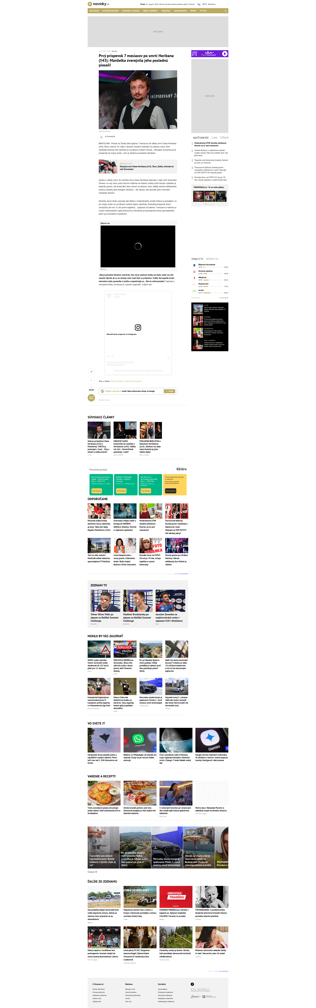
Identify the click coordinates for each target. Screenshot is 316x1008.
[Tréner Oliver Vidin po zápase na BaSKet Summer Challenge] (105, 601)
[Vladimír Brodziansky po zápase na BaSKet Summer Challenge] (138, 601)
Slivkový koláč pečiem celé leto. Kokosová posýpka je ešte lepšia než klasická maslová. (140, 810)
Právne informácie (99, 989)
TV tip (89, 455)
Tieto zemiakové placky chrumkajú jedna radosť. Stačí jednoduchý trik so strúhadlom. (104, 810)
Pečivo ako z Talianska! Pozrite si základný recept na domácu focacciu (211, 809)
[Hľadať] (225, 10)
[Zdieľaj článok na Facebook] (91, 380)
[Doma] (194, 284)
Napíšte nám (97, 1001)
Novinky (114, 51)
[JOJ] (194, 272)
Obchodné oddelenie (165, 995)
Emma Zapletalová (93, 708)
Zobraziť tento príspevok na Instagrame (122, 334)
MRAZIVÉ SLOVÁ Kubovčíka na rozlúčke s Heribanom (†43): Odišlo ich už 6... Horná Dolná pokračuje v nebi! (125, 446)
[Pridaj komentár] (91, 372)
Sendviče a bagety (201, 813)
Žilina (89, 671)
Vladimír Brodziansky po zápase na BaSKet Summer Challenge (137, 617)
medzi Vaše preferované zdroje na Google (130, 391)
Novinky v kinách (130, 10)
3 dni (214, 137)
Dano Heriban (117, 381)
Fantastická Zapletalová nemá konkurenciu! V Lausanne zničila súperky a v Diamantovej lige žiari (99, 701)
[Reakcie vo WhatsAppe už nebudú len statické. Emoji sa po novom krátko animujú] (140, 740)
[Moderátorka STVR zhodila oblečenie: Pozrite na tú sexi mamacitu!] (198, 333)
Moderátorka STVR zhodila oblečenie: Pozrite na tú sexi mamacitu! (210, 144)
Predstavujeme (144, 706)
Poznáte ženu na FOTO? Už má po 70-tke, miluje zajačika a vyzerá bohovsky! (210, 178)
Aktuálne (94, 10)
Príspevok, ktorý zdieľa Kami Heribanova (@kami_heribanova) (138, 371)
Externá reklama (130, 992)
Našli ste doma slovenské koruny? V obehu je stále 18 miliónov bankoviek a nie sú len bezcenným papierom (176, 665)
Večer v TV (212, 259)
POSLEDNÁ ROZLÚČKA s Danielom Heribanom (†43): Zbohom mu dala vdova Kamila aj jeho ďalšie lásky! (150, 446)
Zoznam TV (99, 585)
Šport (193, 10)
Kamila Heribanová (133, 381)
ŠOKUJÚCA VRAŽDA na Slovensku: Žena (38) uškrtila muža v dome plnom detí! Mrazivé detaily (123, 665)
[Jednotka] (194, 278)
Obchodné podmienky (132, 995)
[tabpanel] (209, 161)
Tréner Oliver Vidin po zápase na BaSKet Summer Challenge (104, 617)
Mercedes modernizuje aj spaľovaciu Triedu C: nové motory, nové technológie (150, 700)
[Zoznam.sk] (196, 997)
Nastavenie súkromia (99, 995)
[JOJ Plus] (194, 291)
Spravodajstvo (162, 989)
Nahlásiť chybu (104, 400)
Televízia (166, 10)
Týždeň (224, 137)
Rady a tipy (162, 816)
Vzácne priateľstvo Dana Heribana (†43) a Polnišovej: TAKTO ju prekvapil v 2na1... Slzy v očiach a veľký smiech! (98, 446)
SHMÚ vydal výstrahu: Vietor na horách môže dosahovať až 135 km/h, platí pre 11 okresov (98, 664)
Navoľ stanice (195, 298)
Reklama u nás (130, 989)
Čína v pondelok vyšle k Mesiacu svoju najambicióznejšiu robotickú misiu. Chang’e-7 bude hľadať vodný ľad (175, 758)
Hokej (115, 711)
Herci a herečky (150, 10)
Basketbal (94, 624)
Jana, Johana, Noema (175, 4)
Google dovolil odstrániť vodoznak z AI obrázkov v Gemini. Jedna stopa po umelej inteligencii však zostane (211, 757)
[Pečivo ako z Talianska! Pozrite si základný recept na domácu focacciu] (211, 793)
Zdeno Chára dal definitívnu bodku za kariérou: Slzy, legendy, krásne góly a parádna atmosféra (124, 703)
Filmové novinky (110, 10)
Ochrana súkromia (99, 992)
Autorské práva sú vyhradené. (200, 991)
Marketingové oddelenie (166, 1001)
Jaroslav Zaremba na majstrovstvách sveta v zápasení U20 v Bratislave (169, 617)
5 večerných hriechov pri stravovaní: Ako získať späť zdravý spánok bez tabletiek (175, 810)
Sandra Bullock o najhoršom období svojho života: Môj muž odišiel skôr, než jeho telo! (211, 153)
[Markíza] (194, 265)
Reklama (129, 984)
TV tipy (203, 10)
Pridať (170, 391)
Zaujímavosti (180, 10)
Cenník (127, 998)
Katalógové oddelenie (165, 998)
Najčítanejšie (201, 137)
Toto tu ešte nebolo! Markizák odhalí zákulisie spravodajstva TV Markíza (215, 309)
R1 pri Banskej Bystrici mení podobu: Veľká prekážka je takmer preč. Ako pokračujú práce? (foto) (150, 665)
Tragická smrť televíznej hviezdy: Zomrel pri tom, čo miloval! (211, 161)
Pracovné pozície (98, 469)
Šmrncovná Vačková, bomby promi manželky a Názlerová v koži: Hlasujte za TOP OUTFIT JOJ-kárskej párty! (210, 170)
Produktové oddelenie (165, 992)
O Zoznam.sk (98, 984)
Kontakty (162, 984)
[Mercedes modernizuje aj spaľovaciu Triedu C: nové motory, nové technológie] (150, 686)
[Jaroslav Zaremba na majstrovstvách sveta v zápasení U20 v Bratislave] (170, 601)
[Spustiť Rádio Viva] (209, 52)
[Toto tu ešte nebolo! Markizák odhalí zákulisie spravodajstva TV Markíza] (198, 309)
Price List (128, 1001)
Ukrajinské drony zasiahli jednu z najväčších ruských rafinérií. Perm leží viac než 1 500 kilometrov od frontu (102, 758)
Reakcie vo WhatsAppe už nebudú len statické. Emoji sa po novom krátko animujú (140, 757)
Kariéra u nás (97, 998)
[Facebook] (192, 984)
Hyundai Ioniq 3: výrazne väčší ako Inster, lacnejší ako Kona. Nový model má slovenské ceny (176, 701)
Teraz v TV (197, 259)
